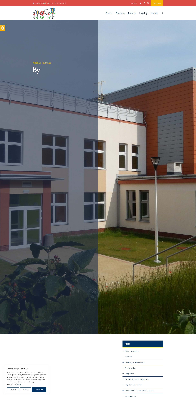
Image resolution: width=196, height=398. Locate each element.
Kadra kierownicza (132, 351)
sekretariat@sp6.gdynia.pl (44, 3)
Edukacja (120, 13)
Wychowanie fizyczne (133, 385)
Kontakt (154, 13)
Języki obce (129, 374)
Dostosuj (13, 389)
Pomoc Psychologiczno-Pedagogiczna (140, 390)
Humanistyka (130, 368)
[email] (140, 3)
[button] (2, 28)
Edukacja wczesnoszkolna (135, 362)
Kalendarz (133, 3)
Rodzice (132, 13)
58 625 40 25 (61, 3)
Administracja (130, 396)
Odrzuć (25, 389)
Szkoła (109, 13)
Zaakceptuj (39, 389)
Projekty (143, 13)
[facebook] (144, 3)
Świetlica (128, 357)
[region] (26, 379)
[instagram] (148, 3)
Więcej (19, 384)
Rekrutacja (157, 3)
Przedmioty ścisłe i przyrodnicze (137, 379)
